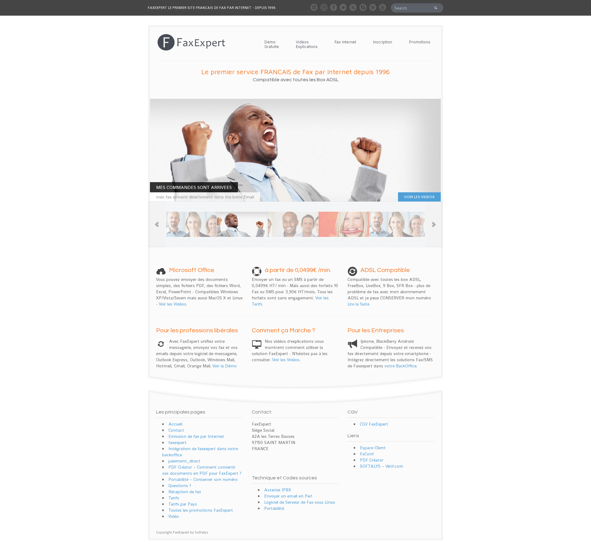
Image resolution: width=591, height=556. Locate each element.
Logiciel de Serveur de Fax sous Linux (299, 502)
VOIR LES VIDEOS (419, 196)
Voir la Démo (224, 366)
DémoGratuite (271, 44)
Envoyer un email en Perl (288, 496)
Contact (176, 430)
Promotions (419, 41)
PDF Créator (372, 460)
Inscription (382, 41)
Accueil (175, 424)
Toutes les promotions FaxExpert (200, 510)
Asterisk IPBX (277, 490)
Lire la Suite (358, 304)
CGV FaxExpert (374, 424)
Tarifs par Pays (182, 504)
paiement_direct (184, 461)
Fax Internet (345, 41)
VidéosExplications (307, 44)
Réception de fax (184, 491)
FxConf (367, 454)
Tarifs (173, 498)
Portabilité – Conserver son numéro (203, 479)
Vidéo (173, 516)
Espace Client (373, 447)
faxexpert (177, 442)
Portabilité (274, 508)
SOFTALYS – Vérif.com (381, 466)
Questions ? (179, 485)
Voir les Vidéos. (173, 304)
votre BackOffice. (400, 366)
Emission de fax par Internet (196, 436)
